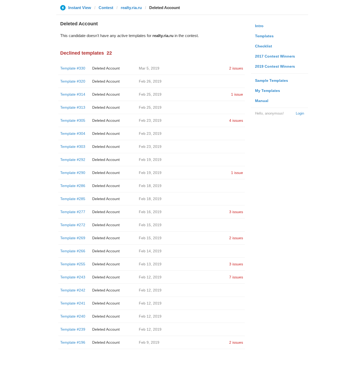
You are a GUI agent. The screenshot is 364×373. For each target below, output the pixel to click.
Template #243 (72, 277)
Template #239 (72, 329)
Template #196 (72, 342)
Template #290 (72, 173)
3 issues (236, 212)
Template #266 (72, 251)
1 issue (237, 94)
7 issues (236, 277)
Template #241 (72, 303)
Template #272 (72, 225)
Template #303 (72, 146)
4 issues (236, 120)
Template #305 (72, 120)
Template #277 (72, 212)
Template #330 (72, 68)
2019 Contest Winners (275, 66)
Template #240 (72, 316)
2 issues (236, 68)
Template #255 (72, 264)
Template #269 (72, 238)
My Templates (267, 90)
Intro (259, 26)
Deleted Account (106, 68)
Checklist (263, 46)
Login (300, 113)
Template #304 (72, 133)
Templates (264, 36)
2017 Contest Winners (275, 56)
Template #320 (72, 81)
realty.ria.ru (131, 7)
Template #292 (72, 159)
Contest (106, 7)
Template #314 (72, 94)
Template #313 (72, 107)
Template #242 (72, 290)
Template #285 (72, 199)
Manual (261, 101)
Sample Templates (271, 80)
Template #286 (72, 186)
